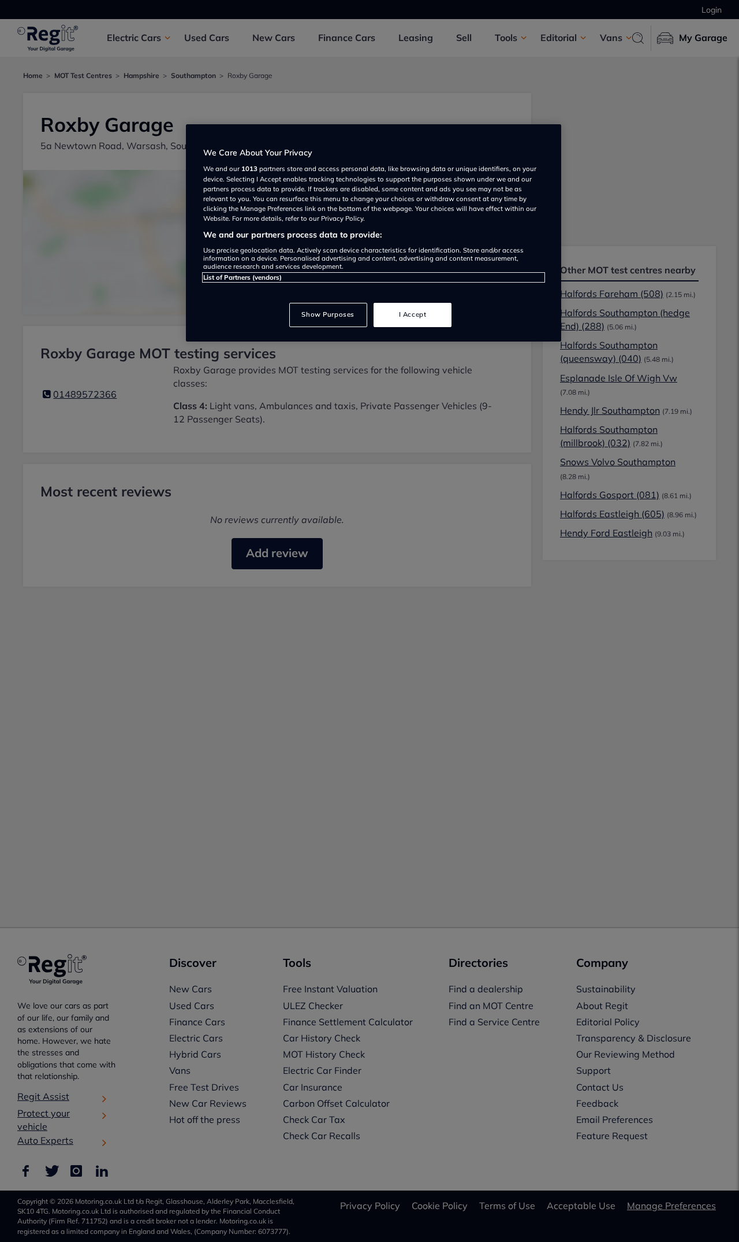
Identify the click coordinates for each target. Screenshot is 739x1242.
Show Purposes (327, 314)
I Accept (413, 314)
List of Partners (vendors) (242, 277)
